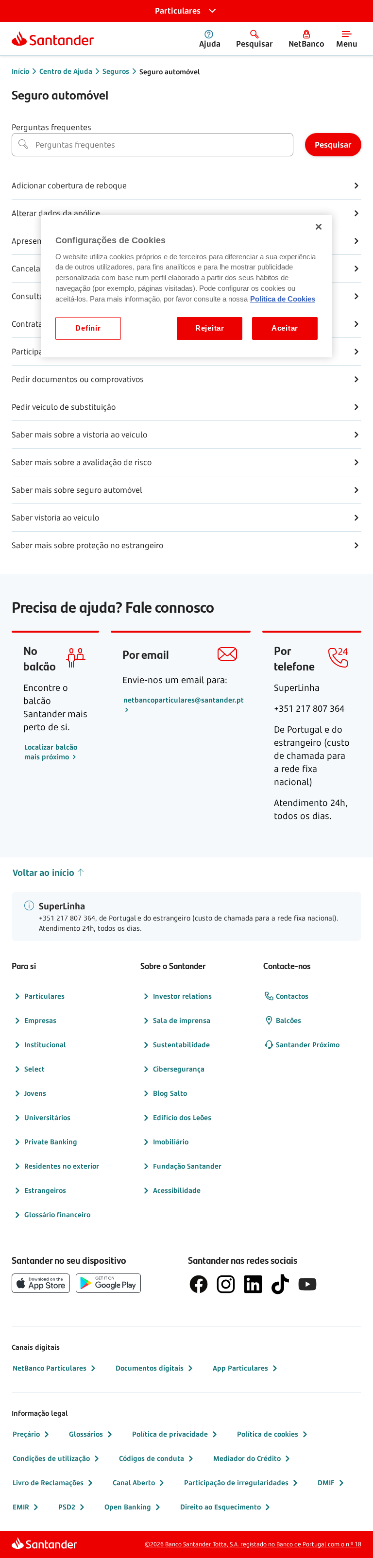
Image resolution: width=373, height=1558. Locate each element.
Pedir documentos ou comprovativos (78, 379)
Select (34, 1068)
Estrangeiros (45, 1190)
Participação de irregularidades (236, 1482)
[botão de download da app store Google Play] (108, 1283)
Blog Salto (170, 1093)
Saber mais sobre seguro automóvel (77, 490)
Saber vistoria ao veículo (55, 517)
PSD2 (66, 1506)
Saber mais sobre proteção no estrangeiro (87, 545)
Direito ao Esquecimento (220, 1506)
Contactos (292, 996)
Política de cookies (267, 1434)
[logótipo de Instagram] (226, 1284)
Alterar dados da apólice (56, 213)
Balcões (288, 1020)
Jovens (35, 1093)
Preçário (26, 1434)
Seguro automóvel (169, 71)
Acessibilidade (177, 1190)
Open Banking (127, 1506)
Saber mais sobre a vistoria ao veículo (79, 434)
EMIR (21, 1506)
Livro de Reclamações (48, 1482)
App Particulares (240, 1368)
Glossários (86, 1434)
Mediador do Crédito (247, 1458)
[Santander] (53, 38)
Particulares (44, 996)
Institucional (45, 1044)
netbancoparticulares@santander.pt (183, 699)
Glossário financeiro (57, 1214)
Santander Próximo (307, 1044)
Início (20, 71)
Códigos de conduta (151, 1458)
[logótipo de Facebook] (198, 1284)
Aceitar (284, 328)
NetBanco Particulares (49, 1368)
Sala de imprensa (181, 1020)
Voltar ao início (43, 872)
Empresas (40, 1020)
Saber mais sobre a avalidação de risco (82, 462)
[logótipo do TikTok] (280, 1284)
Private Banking (50, 1141)
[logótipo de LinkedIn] (253, 1284)
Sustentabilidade (181, 1044)
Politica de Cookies (282, 299)
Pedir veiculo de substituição (64, 407)
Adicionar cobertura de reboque (69, 185)
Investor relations (182, 996)
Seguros (115, 71)
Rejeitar (209, 328)
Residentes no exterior (61, 1166)
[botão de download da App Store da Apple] (41, 1283)
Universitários (47, 1117)
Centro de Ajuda (65, 71)
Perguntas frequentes (51, 127)
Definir (88, 328)
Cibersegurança (178, 1068)
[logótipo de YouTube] (307, 1284)
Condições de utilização (51, 1458)
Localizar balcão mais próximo (50, 751)
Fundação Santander (187, 1166)
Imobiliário (170, 1141)
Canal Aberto (134, 1482)
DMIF (326, 1482)
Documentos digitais (150, 1368)
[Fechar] (318, 226)
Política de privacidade (170, 1434)
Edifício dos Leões (182, 1117)
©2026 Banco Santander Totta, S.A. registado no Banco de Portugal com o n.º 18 (253, 1544)
